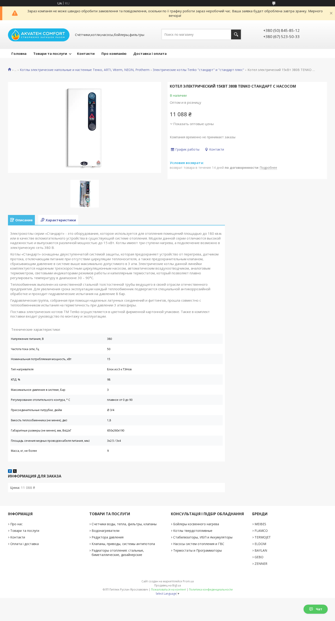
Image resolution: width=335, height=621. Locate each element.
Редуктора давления (108, 537)
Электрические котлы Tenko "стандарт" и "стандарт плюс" (198, 70)
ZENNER (261, 563)
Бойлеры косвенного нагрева (196, 524)
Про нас (16, 524)
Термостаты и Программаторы (197, 550)
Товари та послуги (50, 53)
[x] (15, 471)
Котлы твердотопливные (192, 530)
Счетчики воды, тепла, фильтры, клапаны (124, 524)
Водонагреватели (105, 530)
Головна (18, 53)
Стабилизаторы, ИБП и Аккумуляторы (202, 537)
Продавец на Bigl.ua (167, 585)
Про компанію (113, 53)
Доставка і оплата (150, 53)
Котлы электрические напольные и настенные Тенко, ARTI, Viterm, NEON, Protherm (84, 70)
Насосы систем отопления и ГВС (198, 544)
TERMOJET (263, 537)
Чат (319, 609)
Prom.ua (188, 581)
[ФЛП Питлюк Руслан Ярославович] (39, 34)
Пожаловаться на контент (168, 589)
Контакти (86, 53)
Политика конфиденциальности (211, 589)
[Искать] (236, 34)
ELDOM (260, 544)
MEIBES (260, 524)
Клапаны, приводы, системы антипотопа (123, 544)
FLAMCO (261, 530)
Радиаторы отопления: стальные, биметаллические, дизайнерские (118, 552)
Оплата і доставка (24, 544)
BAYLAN (261, 550)
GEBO (259, 557)
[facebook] (10, 471)
